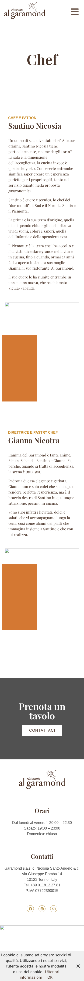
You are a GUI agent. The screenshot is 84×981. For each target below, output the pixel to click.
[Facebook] (30, 908)
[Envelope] (53, 908)
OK (49, 977)
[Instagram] (42, 908)
